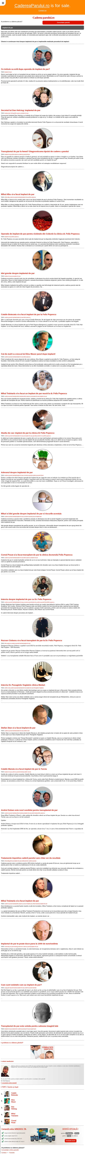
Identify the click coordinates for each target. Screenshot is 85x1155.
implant (6, 113)
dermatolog (15, 946)
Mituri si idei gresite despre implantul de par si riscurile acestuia (31, 514)
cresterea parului (28, 475)
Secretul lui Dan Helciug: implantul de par (20, 110)
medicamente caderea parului (28, 860)
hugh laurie (33, 1029)
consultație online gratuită (9, 1083)
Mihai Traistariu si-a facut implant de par (20, 901)
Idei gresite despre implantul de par (18, 273)
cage (6, 987)
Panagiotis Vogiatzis (39, 687)
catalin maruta (27, 771)
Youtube (12, 1152)
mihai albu (7, 197)
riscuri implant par (37, 516)
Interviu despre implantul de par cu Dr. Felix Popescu (26, 599)
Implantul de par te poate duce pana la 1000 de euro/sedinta (29, 944)
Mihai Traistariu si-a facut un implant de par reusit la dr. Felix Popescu (34, 393)
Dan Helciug (14, 1108)
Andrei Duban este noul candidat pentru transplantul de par (29, 810)
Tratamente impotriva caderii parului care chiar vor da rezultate (30, 858)
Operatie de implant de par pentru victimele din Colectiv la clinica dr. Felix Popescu (40, 234)
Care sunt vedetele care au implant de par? (21, 985)
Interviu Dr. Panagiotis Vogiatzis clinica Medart (23, 685)
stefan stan (7, 687)
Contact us (42, 10)
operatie (35, 435)
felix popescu (18, 113)
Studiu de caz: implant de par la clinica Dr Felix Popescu (27, 433)
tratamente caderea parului (19, 1029)
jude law (9, 987)
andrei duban (34, 813)
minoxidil (7, 860)
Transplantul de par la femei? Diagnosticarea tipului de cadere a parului (35, 151)
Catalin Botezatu (14, 1094)
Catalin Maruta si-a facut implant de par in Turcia (24, 769)
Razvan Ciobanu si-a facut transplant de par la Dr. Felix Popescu (31, 640)
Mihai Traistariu (14, 1115)
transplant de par (16, 276)
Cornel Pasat (13, 1121)
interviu (34, 602)
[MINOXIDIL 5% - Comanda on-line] (42, 1144)
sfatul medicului (7, 1061)
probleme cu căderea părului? (12, 1043)
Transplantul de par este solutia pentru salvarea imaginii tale (29, 1026)
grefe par (11, 860)
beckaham (14, 987)
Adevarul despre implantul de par (17, 472)
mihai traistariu (20, 396)
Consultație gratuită (63, 22)
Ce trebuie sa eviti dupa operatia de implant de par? (25, 69)
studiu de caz (40, 435)
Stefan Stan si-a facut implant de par (18, 728)
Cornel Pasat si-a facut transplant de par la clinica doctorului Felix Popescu (36, 555)
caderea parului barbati (15, 197)
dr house (28, 1029)
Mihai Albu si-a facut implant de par (17, 194)
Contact (4, 1152)
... (9, 82)
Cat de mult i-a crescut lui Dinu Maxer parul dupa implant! (28, 354)
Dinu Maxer (13, 1101)
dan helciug (11, 113)
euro (10, 946)
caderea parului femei (24, 154)
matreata (7, 946)
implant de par (8, 72)
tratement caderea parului (24, 946)
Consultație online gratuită (10, 1150)
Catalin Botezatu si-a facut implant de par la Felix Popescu (28, 314)
